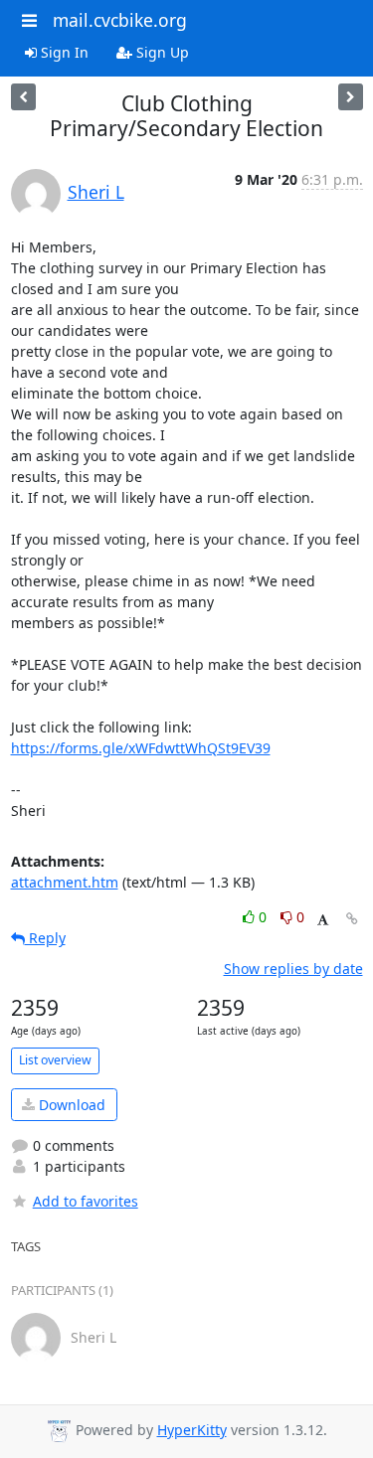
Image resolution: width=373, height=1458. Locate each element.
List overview (55, 1060)
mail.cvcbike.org (120, 20)
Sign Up (160, 52)
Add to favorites (85, 1201)
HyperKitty (192, 1429)
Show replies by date (293, 968)
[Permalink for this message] (352, 918)
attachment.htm (64, 882)
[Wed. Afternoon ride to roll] (23, 96)
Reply (45, 937)
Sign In (63, 52)
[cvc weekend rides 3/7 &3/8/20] (350, 96)
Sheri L (96, 192)
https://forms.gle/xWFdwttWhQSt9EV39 (141, 747)
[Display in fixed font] (322, 919)
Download (70, 1104)
